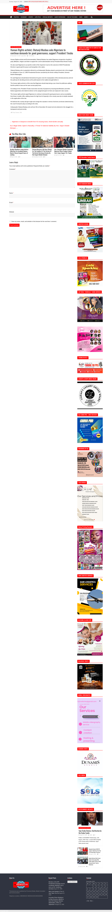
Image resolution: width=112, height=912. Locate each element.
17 (100, 891)
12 (106, 889)
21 (91, 894)
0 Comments (31, 55)
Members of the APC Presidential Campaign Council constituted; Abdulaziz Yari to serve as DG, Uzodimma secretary (57, 885)
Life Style (38, 17)
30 (97, 897)
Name (11, 193)
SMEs (80, 17)
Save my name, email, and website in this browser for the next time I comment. (34, 221)
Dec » (91, 901)
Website (11, 212)
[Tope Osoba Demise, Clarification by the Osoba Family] (90, 813)
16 (97, 891)
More (86, 17)
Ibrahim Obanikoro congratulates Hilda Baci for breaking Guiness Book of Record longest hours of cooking (19, 152)
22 (94, 894)
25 (103, 894)
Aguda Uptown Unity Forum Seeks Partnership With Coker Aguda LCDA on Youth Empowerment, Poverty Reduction (95, 861)
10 (100, 889)
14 (91, 891)
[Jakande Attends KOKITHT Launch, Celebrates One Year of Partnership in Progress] (82, 848)
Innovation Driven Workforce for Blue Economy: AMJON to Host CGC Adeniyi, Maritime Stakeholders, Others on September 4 (56, 901)
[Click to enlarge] (90, 624)
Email (11, 202)
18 (103, 891)
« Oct (87, 901)
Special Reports (48, 17)
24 (100, 894)
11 (103, 889)
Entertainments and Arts (84, 828)
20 (88, 894)
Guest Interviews (60, 17)
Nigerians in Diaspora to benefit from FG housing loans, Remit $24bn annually (36, 122)
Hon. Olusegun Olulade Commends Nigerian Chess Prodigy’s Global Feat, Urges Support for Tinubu (63, 151)
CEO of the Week (72, 17)
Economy (24, 17)
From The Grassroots (16, 47)
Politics (16, 17)
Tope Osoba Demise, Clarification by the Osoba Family (90, 831)
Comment (12, 169)
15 (94, 891)
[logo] (21, 881)
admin (24, 55)
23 (97, 894)
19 (106, 891)
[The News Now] (11, 17)
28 (91, 897)
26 (106, 894)
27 (88, 897)
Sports (31, 17)
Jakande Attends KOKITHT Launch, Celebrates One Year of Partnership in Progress (95, 850)
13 (88, 891)
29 (94, 897)
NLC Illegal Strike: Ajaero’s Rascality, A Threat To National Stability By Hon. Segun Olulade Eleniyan (39, 127)
